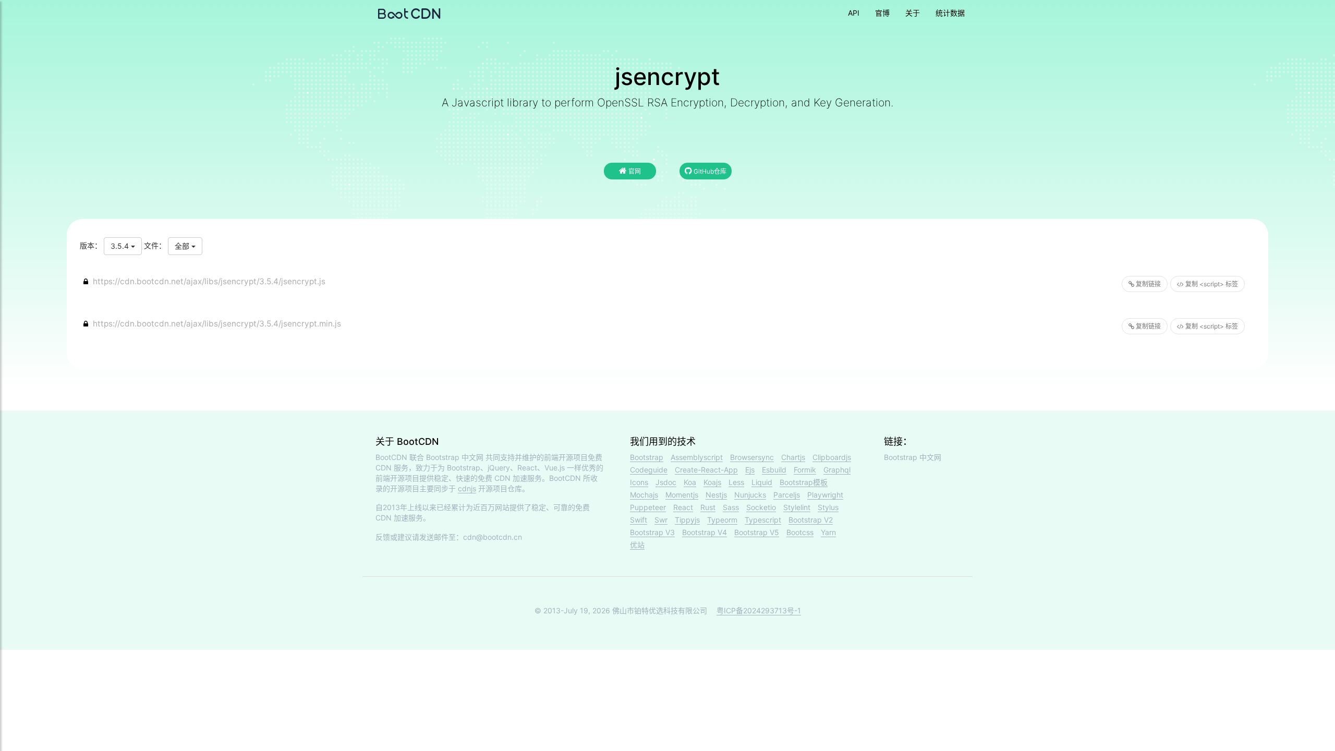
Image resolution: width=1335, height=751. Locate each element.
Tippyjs (687, 519)
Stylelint (796, 507)
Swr (661, 519)
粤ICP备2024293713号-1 (759, 610)
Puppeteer (648, 507)
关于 (912, 12)
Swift (638, 519)
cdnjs (467, 488)
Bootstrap (646, 457)
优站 (637, 544)
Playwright (825, 494)
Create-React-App (706, 469)
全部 (183, 245)
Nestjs (716, 494)
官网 (634, 171)
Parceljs (786, 494)
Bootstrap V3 (652, 532)
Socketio (761, 507)
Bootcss (800, 532)
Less (736, 482)
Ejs (750, 469)
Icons (639, 482)
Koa (690, 482)
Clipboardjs (831, 457)
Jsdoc (666, 482)
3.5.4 (121, 245)
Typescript (763, 519)
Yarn (828, 532)
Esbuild (774, 469)
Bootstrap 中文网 (454, 457)
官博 (882, 12)
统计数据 (950, 12)
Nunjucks (750, 494)
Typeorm (722, 519)
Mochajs (644, 494)
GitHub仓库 (709, 171)
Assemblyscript (697, 457)
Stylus (828, 507)
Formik (805, 469)
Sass (731, 507)
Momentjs (681, 494)
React (683, 507)
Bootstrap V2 (810, 519)
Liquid (761, 482)
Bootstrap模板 (804, 482)
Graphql (837, 469)
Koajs (712, 482)
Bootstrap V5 (756, 532)
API (853, 12)
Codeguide (649, 469)
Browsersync (752, 457)
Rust (707, 507)
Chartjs (793, 457)
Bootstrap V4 (704, 532)
